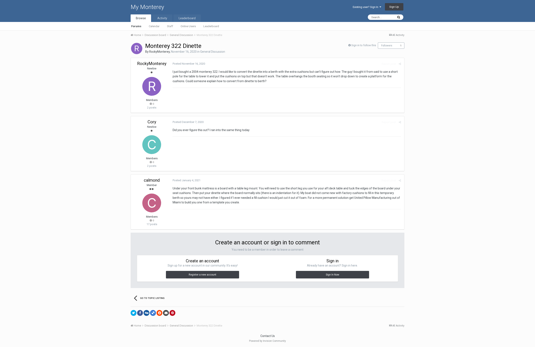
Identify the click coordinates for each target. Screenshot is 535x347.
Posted (189, 63)
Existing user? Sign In (366, 7)
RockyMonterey (159, 51)
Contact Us (267, 336)
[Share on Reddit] (159, 313)
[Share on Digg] (146, 313)
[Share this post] (400, 63)
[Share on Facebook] (140, 313)
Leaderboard (211, 26)
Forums (136, 26)
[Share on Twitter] (133, 313)
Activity (162, 18)
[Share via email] (166, 313)
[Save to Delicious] (153, 313)
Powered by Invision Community (267, 340)
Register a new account (202, 274)
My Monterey (147, 7)
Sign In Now (332, 274)
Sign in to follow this (363, 45)
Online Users (188, 26)
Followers (386, 45)
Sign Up (394, 6)
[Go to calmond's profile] (151, 203)
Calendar (154, 26)
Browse (141, 18)
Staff (170, 26)
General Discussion (212, 51)
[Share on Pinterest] (172, 313)
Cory (152, 121)
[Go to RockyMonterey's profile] (136, 48)
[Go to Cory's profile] (151, 144)
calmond (152, 180)
